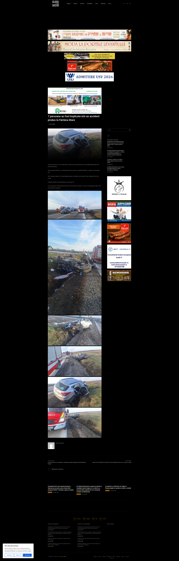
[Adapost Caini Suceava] (119, 188)
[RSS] (93, 518)
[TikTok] (100, 518)
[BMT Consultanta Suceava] (119, 256)
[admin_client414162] (51, 445)
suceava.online (63, 556)
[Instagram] (127, 3)
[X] (130, 3)
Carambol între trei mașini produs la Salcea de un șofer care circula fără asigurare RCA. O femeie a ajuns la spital (61, 488)
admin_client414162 (60, 443)
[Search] (129, 130)
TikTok (104, 518)
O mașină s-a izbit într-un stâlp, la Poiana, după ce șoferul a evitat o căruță (115, 161)
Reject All (18, 555)
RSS (96, 518)
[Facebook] (124, 3)
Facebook (79, 518)
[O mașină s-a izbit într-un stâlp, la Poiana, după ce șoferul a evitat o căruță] (128, 161)
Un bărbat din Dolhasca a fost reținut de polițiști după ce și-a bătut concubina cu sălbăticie (115, 168)
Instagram (88, 518)
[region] (18, 551)
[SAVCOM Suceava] (119, 211)
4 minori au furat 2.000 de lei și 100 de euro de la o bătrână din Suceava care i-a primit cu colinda (111, 462)
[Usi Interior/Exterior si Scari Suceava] (119, 275)
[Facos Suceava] (119, 233)
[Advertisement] (89, 17)
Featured (50, 492)
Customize (9, 555)
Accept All (27, 555)
